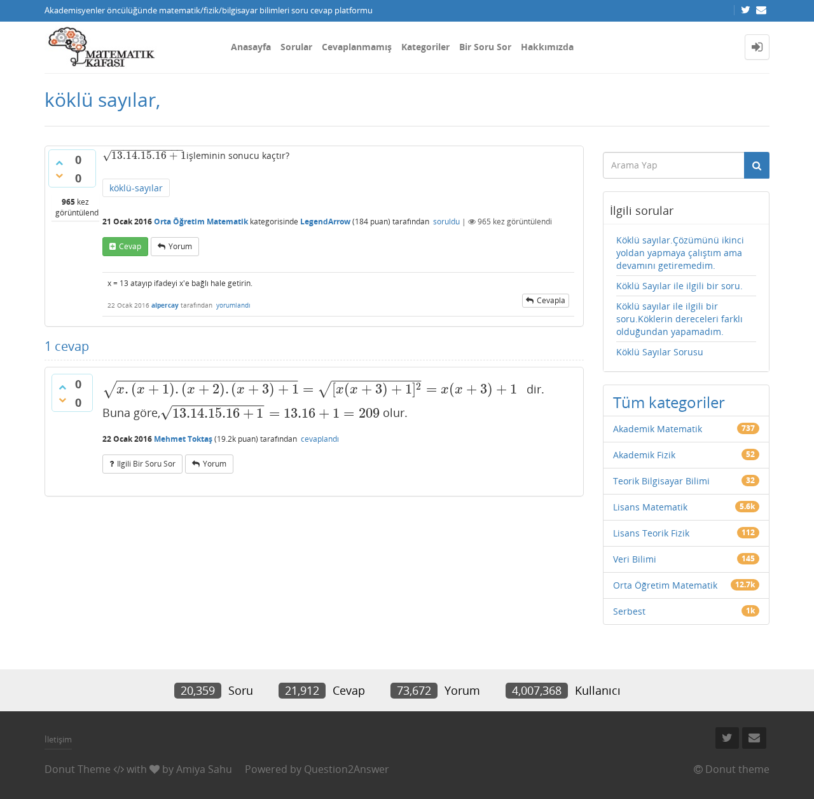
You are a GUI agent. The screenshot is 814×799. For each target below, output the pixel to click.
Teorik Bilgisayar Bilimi (661, 481)
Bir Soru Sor (485, 47)
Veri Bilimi (634, 559)
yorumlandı (233, 305)
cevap (130, 246)
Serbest (629, 611)
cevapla (551, 300)
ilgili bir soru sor (146, 463)
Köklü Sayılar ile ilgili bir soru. (679, 286)
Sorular (296, 47)
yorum (180, 246)
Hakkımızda (547, 47)
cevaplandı (320, 439)
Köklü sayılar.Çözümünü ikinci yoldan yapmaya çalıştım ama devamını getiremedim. (680, 252)
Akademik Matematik (657, 429)
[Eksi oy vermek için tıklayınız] (59, 175)
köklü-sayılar (136, 188)
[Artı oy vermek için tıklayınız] (59, 163)
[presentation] (143, 155)
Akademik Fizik (644, 455)
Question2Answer (346, 769)
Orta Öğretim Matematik (201, 221)
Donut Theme (78, 769)
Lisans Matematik (650, 507)
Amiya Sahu (204, 769)
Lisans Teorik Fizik (651, 533)
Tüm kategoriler (669, 402)
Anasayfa (251, 47)
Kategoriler (425, 47)
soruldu (446, 221)
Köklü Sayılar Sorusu (659, 352)
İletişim (58, 739)
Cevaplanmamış (357, 47)
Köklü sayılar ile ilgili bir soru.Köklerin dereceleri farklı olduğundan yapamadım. (679, 319)
